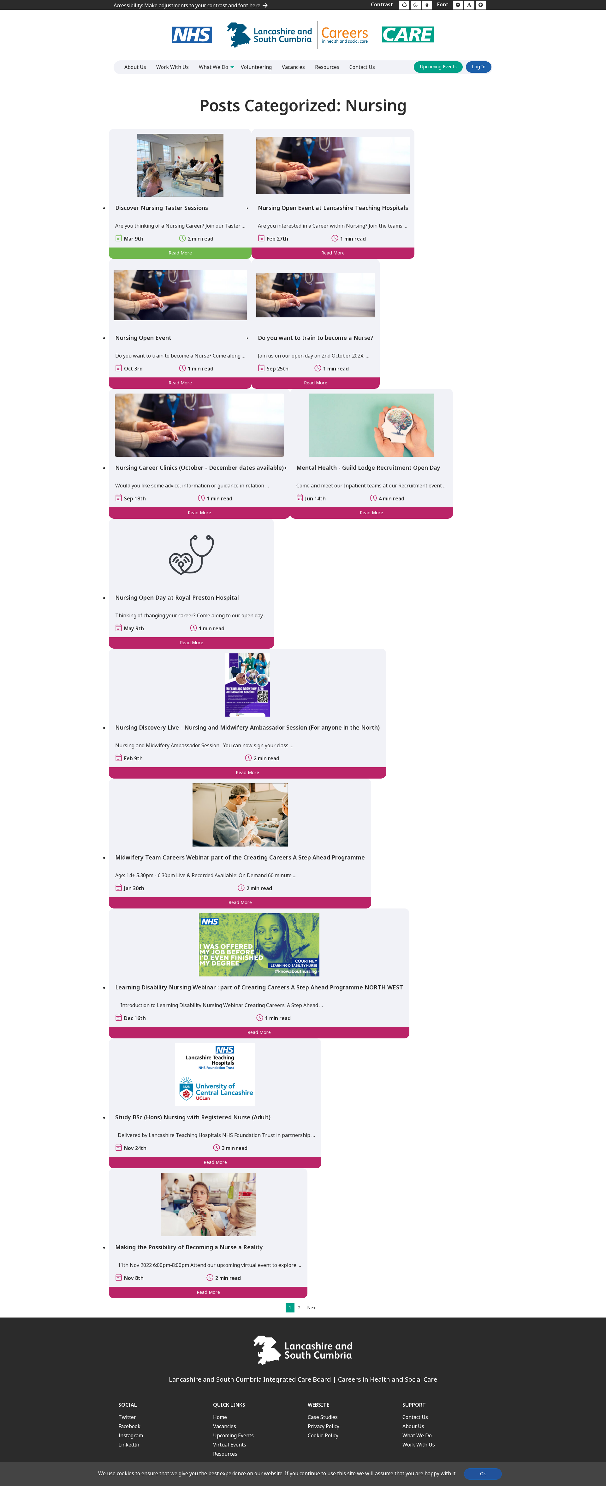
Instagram (130, 1435)
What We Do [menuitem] (213, 67)
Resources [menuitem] (327, 67)
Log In (478, 67)
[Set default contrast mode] (404, 5)
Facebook (129, 1426)
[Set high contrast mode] (427, 5)
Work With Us (418, 1444)
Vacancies (224, 1426)
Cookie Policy (323, 1435)
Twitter (127, 1417)
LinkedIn (128, 1444)
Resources (225, 1454)
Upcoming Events (438, 67)
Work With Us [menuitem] (172, 67)
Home (220, 1417)
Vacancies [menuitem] (293, 67)
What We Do (417, 1435)
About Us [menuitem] (135, 67)
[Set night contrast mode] (416, 5)
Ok (483, 1474)
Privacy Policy (323, 1426)
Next (312, 1308)
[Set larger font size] (481, 5)
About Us (413, 1426)
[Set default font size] (469, 5)
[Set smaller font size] (458, 5)
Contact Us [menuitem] (362, 67)
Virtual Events (229, 1444)
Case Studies (323, 1417)
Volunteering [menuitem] (256, 67)
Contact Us (415, 1417)
